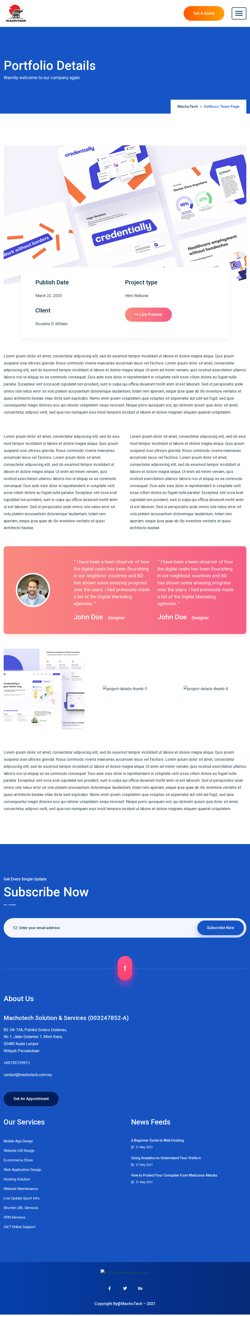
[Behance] (140, 1288)
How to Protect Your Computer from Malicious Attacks (174, 1175)
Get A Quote (204, 13)
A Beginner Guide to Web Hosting (157, 1140)
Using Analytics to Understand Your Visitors (166, 1158)
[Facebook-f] (110, 1288)
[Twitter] (125, 1288)
